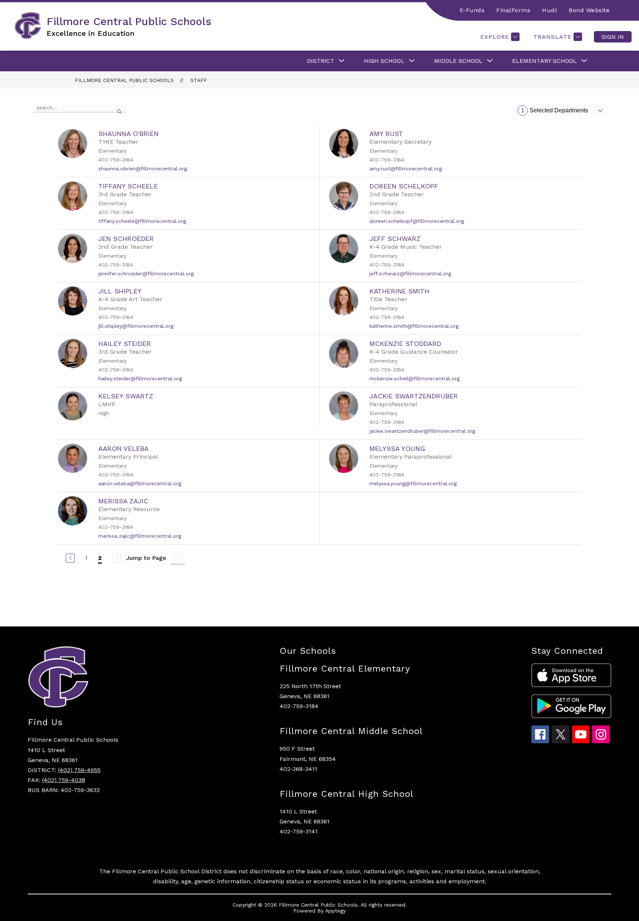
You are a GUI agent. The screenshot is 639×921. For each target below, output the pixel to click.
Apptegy (335, 911)
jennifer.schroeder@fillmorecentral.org (146, 273)
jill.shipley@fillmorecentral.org (135, 326)
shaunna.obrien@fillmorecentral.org (142, 168)
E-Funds (472, 10)
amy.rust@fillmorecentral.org (405, 168)
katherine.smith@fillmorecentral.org (414, 326)
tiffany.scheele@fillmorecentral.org (142, 221)
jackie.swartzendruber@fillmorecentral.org (422, 431)
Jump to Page (146, 557)
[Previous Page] (70, 558)
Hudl (549, 10)
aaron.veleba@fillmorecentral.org (139, 483)
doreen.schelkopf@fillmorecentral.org (416, 221)
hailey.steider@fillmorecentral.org (140, 378)
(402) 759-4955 (79, 770)
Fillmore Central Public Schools (124, 80)
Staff (198, 80)
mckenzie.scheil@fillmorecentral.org (414, 378)
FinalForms (513, 10)
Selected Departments (554, 110)
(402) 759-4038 (63, 780)
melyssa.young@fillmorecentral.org (413, 483)
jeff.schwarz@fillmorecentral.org (410, 273)
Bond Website (589, 10)
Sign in (613, 36)
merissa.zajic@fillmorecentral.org (139, 536)
